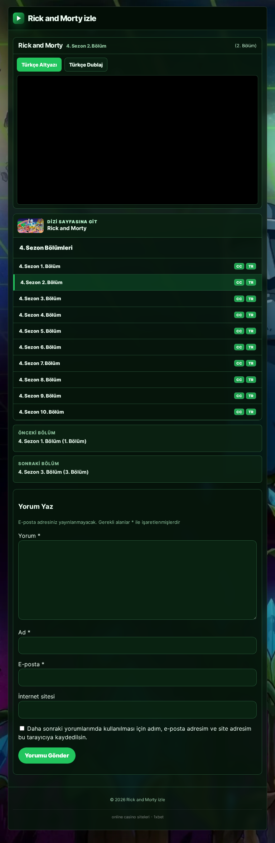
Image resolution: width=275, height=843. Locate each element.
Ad (24, 632)
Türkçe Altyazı (39, 65)
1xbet (159, 816)
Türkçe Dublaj (86, 65)
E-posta (31, 664)
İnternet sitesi (36, 696)
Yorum (29, 535)
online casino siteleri (131, 816)
